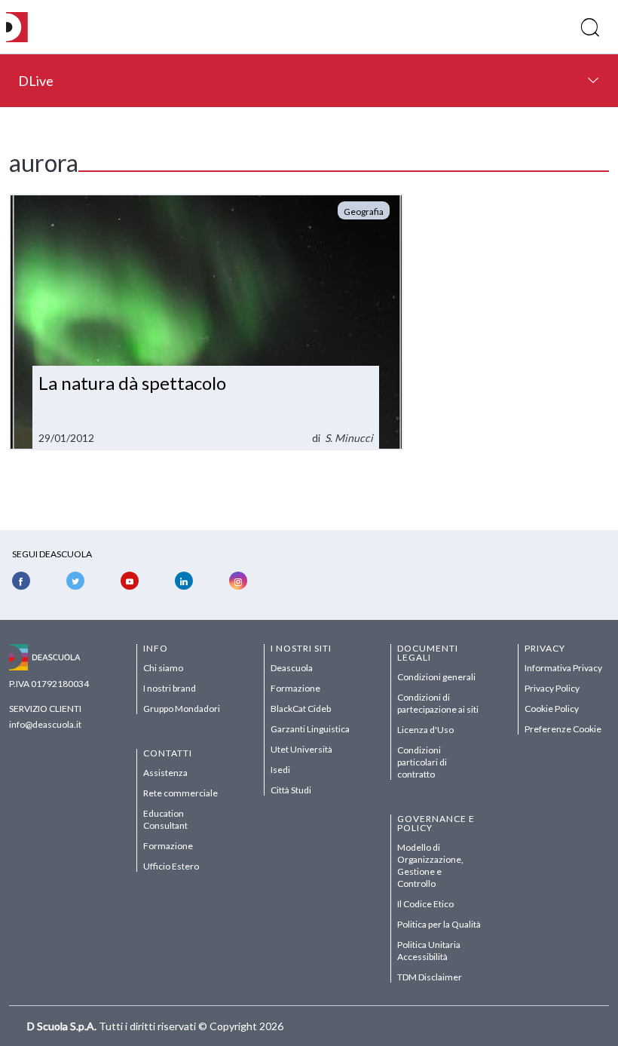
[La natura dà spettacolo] (206, 322)
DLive (36, 80)
